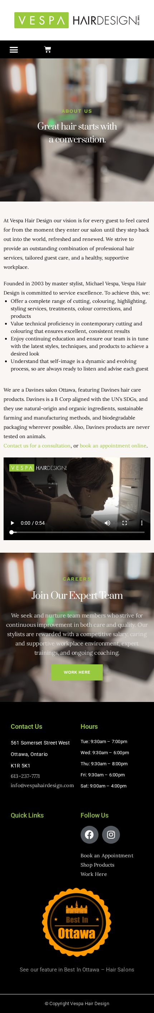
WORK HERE (77, 672)
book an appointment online (113, 445)
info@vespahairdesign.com (42, 785)
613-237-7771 (25, 776)
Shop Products (98, 865)
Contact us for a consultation (37, 445)
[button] (14, 49)
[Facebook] (89, 835)
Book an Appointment (107, 855)
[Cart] (47, 49)
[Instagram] (111, 835)
